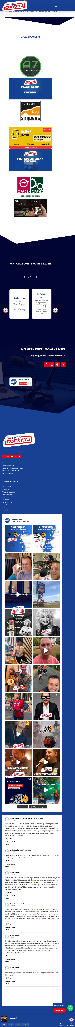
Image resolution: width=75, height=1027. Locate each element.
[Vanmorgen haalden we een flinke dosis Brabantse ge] (18, 678)
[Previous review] (5, 310)
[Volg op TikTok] (57, 364)
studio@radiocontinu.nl (10, 481)
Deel (7, 844)
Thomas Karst (27, 818)
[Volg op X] (63, 364)
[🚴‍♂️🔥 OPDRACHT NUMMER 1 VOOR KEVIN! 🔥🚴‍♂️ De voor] (18, 650)
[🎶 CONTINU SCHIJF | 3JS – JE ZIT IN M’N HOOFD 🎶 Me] (18, 734)
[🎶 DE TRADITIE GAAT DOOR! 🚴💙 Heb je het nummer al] (46, 566)
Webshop (5, 500)
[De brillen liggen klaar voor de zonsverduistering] (46, 706)
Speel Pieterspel (59, 1005)
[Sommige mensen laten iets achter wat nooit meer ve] (18, 622)
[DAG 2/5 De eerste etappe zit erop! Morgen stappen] (18, 538)
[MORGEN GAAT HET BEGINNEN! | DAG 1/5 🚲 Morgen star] (46, 538)
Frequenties (6, 489)
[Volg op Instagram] (51, 364)
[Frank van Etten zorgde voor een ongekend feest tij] (18, 762)
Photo (10, 838)
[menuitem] (4, 1024)
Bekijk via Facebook (10, 842)
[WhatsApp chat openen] (70, 1008)
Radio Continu (15, 818)
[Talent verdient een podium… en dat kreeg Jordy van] (46, 762)
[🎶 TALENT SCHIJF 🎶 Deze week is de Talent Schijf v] (46, 650)
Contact (5, 510)
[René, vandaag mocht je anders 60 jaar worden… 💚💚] (18, 706)
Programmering (7, 494)
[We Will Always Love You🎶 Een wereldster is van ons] (46, 622)
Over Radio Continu (9, 487)
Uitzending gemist (8, 492)
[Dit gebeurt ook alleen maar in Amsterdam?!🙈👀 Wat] (18, 594)
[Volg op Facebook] (46, 364)
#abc (19, 889)
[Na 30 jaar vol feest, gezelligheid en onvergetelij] (46, 790)
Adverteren (6, 505)
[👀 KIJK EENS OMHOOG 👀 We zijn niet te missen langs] (46, 594)
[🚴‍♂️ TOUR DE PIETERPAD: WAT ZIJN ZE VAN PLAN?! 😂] (18, 566)
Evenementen (7, 502)
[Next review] (55, 310)
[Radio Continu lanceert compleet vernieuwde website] (18, 790)
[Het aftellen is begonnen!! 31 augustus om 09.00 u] (46, 734)
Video (10, 861)
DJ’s (3, 497)
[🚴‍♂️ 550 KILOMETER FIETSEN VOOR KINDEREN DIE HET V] (46, 678)
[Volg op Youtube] (11, 456)
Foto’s (4, 507)
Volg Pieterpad (59, 1010)
